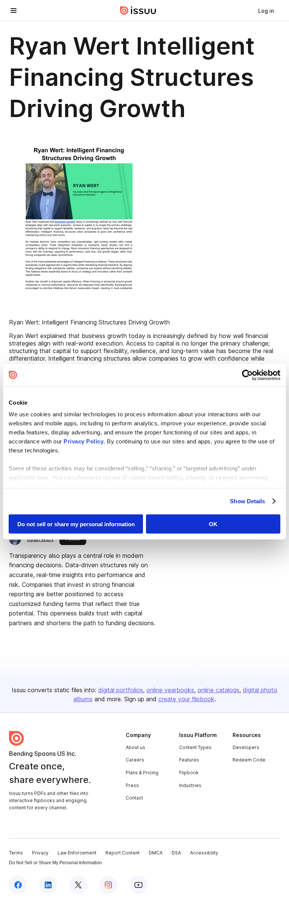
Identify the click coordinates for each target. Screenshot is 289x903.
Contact (134, 798)
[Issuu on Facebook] (18, 885)
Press (132, 785)
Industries (190, 785)
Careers (135, 760)
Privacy (40, 853)
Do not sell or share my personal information (76, 524)
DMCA (156, 853)
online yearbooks (170, 690)
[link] (266, 10)
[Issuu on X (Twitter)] (78, 885)
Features (189, 760)
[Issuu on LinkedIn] (48, 885)
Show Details (247, 501)
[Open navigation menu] (13, 10)
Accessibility (204, 853)
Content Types (195, 747)
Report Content (122, 853)
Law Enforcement (77, 853)
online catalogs (218, 690)
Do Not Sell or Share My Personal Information (55, 862)
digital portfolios (120, 690)
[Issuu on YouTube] (138, 885)
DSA (176, 853)
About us (135, 747)
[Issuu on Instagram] (108, 885)
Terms (16, 853)
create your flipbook (186, 699)
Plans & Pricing (142, 772)
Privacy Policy (83, 441)
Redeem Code (249, 760)
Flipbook (189, 772)
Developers (246, 747)
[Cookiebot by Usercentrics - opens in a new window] (247, 375)
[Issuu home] (138, 10)
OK (213, 524)
